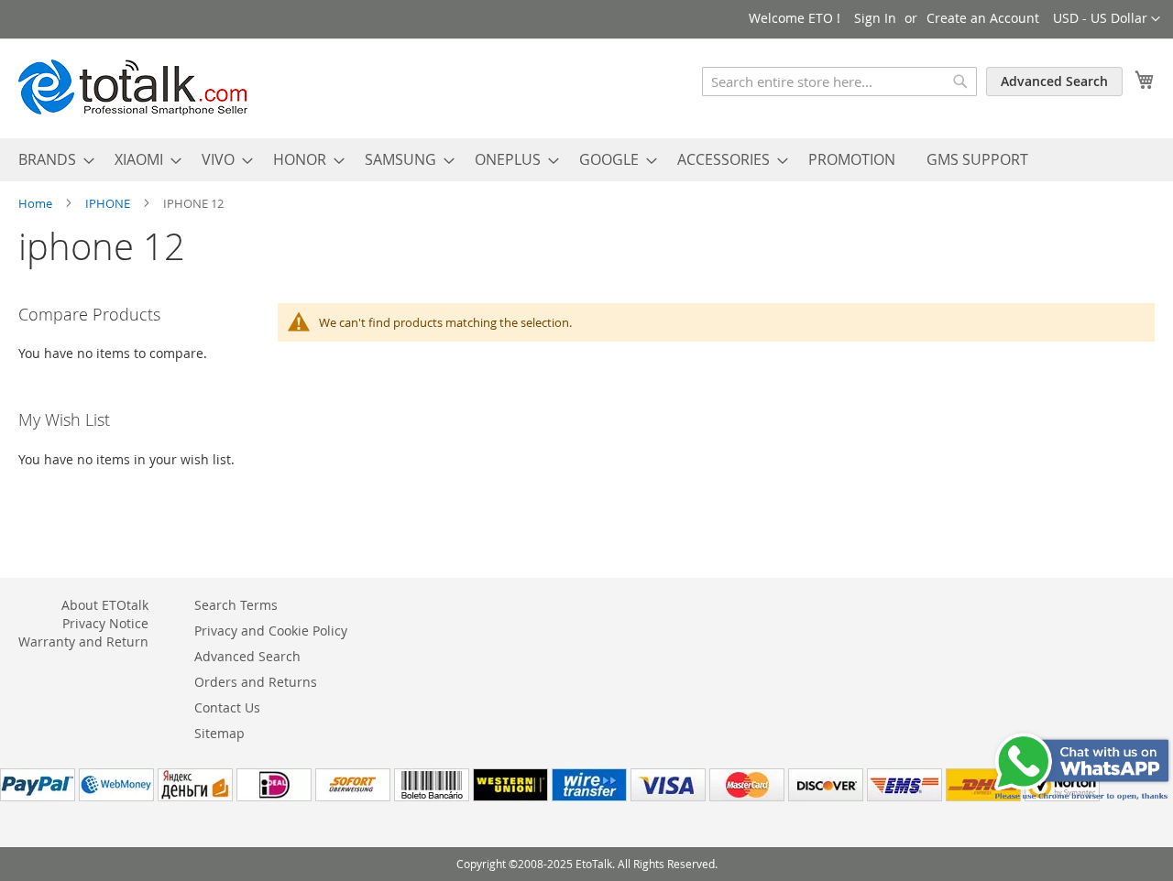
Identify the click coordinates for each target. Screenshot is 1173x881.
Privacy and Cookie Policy (270, 630)
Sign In (875, 18)
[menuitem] (50, 159)
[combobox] (839, 81)
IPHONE (109, 203)
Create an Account (982, 18)
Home (36, 203)
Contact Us (227, 707)
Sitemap (219, 733)
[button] (1106, 19)
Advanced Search (1054, 81)
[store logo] (132, 87)
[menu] (586, 159)
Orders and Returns (255, 682)
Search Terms (236, 605)
